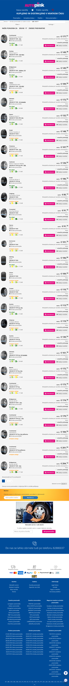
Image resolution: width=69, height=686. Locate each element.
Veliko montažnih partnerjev (34, 569)
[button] (66, 672)
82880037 (58, 548)
